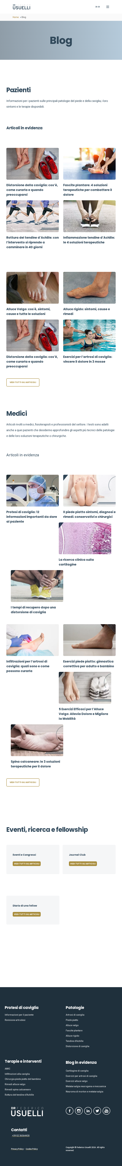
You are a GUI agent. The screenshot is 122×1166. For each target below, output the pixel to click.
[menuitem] (19, 1015)
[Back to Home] (22, 7)
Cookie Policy (32, 1149)
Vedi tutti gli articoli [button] (23, 382)
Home (16, 17)
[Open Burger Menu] (108, 7)
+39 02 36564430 (21, 1135)
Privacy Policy (17, 1149)
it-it (97, 6)
